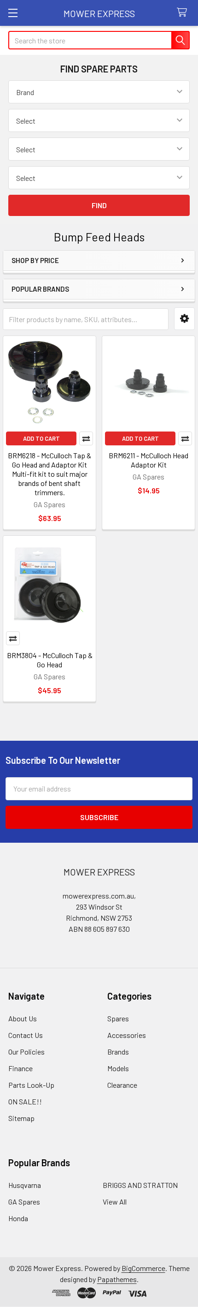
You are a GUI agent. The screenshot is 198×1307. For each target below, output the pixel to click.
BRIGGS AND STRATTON (140, 1185)
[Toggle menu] (12, 12)
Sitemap (21, 1118)
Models (118, 1068)
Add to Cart (41, 438)
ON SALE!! (25, 1101)
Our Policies (26, 1051)
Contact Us (25, 1035)
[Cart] (184, 12)
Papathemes (117, 1279)
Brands (118, 1051)
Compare (86, 438)
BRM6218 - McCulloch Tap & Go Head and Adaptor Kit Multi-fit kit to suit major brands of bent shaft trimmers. (49, 474)
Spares (118, 1018)
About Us (22, 1018)
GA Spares (24, 1201)
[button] (184, 318)
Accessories (126, 1035)
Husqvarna (24, 1185)
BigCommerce (143, 1268)
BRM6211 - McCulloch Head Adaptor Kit (148, 460)
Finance (20, 1068)
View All (115, 1201)
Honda (18, 1218)
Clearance (122, 1084)
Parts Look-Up (31, 1084)
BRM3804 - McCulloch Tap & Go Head (50, 660)
